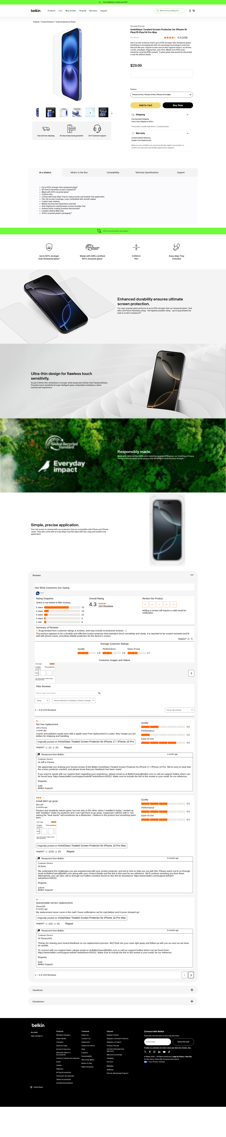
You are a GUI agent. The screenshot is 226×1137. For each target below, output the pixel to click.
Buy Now (178, 105)
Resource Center (88, 1046)
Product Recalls (113, 1046)
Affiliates (110, 1070)
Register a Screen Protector (118, 1038)
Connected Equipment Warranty (115, 1050)
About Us (85, 1035)
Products (36, 22)
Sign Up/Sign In (37, 1036)
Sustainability (86, 1056)
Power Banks (61, 1038)
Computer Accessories (65, 1076)
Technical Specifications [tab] (147, 172)
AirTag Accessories (63, 1072)
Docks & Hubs (61, 1046)
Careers (84, 1053)
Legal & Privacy (178, 1057)
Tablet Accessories (63, 1079)
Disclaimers (38, 1001)
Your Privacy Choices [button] (156, 1062)
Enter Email (149, 1041)
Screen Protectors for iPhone (65, 22)
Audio (58, 1062)
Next (112, 114)
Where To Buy (86, 1063)
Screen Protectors (47, 22)
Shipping (110, 1058)
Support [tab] (181, 172)
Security (188, 1057)
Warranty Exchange (114, 1055)
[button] (190, 10)
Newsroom (85, 1042)
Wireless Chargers (63, 1035)
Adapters (59, 1069)
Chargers (59, 1042)
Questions (38, 990)
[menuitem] (61, 12)
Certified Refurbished (64, 1083)
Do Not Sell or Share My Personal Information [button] (161, 1059)
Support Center (113, 1035)
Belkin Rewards (87, 1067)
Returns (110, 1062)
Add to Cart (145, 105)
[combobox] (170, 10)
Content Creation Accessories (68, 1058)
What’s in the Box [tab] (79, 172)
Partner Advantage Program (117, 1073)
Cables (59, 1065)
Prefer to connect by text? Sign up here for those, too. (167, 1047)
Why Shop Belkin (87, 1060)
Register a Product (114, 1042)
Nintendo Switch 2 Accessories (63, 1054)
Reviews (37, 575)
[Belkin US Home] (36, 10)
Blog (83, 1049)
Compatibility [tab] (113, 172)
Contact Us (85, 1038)
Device (133, 89)
